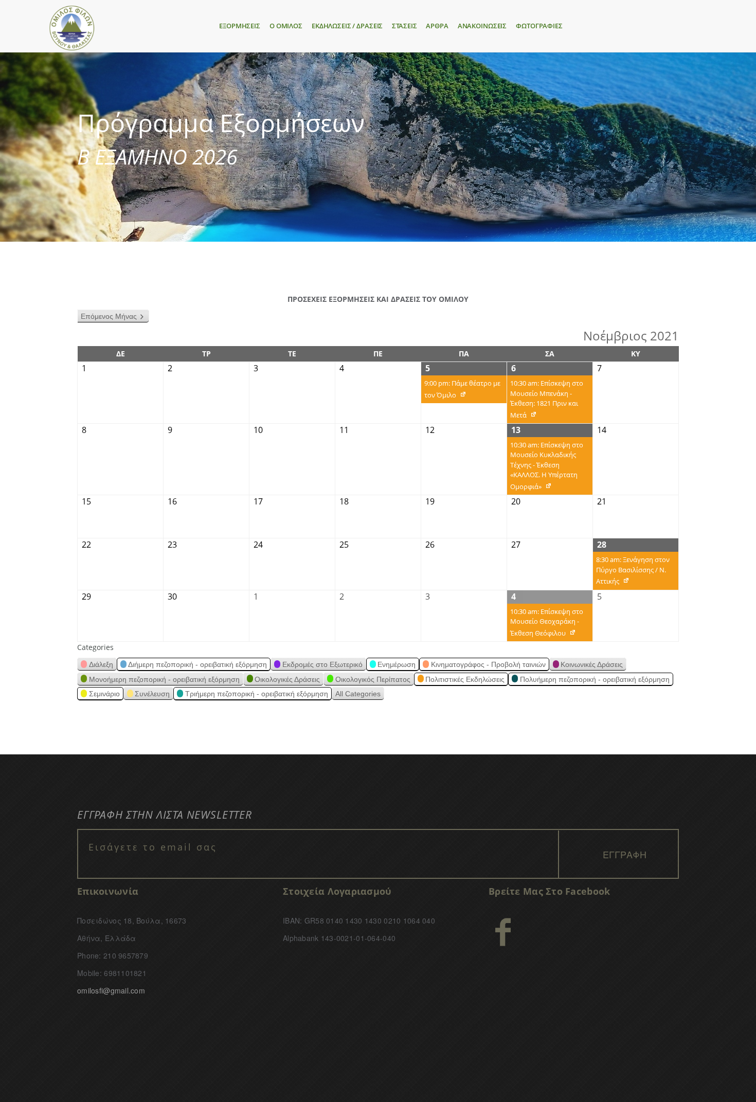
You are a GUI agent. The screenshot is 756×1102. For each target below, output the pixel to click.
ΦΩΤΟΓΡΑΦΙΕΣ (539, 25)
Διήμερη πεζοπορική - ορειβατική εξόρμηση (197, 664)
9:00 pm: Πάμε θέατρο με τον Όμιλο (460, 390)
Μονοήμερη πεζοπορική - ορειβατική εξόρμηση (164, 679)
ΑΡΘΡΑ (437, 25)
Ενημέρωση (396, 664)
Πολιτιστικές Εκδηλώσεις (465, 679)
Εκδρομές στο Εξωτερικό (322, 664)
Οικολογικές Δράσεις (287, 679)
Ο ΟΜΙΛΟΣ (285, 25)
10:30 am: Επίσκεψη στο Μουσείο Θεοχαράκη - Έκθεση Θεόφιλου (545, 624)
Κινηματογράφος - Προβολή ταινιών (488, 664)
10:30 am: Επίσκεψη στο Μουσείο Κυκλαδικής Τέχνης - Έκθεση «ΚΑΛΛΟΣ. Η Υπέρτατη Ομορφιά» (545, 467)
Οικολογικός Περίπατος (372, 679)
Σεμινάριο (104, 694)
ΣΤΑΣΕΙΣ (404, 25)
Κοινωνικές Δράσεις (592, 664)
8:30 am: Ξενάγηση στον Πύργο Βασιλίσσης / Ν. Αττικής (631, 572)
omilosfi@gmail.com (111, 990)
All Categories (358, 694)
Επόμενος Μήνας (109, 316)
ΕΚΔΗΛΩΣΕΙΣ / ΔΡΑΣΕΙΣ (347, 25)
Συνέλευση (152, 694)
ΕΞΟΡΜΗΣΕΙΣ (239, 25)
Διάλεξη (101, 664)
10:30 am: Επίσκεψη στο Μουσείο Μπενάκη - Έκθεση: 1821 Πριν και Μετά (545, 400)
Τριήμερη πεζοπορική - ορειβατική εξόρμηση (256, 694)
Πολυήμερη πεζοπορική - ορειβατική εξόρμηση (595, 679)
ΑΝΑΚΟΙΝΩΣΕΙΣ (482, 25)
